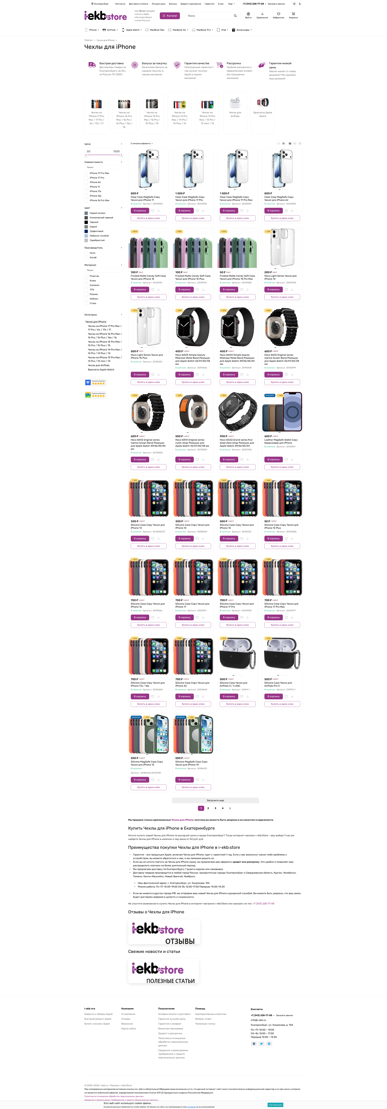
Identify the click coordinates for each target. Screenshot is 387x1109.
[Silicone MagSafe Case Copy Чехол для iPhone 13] (148, 733)
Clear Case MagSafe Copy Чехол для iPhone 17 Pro (190, 198)
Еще (230, 4)
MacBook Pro (204, 30)
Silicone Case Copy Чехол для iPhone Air (192, 684)
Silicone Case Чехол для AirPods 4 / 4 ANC (233, 684)
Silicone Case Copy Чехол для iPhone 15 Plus (281, 526)
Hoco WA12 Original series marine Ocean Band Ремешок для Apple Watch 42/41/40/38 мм (281, 359)
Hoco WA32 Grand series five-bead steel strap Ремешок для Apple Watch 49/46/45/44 (237, 442)
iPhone (93, 30)
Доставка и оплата (138, 4)
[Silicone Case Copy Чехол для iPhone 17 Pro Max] (282, 575)
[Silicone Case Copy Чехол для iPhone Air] (193, 654)
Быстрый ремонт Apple (97, 1018)
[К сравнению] (158, 211)
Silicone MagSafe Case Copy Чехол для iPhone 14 (191, 763)
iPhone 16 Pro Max (99, 200)
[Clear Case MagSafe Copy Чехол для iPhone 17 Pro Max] (237, 168)
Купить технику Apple (97, 1023)
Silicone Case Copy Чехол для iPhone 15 (237, 526)
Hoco (92, 253)
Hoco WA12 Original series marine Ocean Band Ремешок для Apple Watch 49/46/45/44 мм (148, 444)
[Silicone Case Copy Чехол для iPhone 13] (148, 496)
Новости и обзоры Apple (98, 1014)
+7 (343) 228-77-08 (253, 3)
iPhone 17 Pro (97, 177)
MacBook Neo (157, 30)
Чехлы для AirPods (98, 365)
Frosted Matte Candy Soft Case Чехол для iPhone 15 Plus (193, 277)
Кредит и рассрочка (190, 4)
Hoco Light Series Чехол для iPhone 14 (280, 277)
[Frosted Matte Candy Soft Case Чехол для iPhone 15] (148, 247)
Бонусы (173, 4)
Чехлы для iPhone (182, 819)
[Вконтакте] (254, 1043)
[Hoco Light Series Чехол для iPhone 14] (282, 247)
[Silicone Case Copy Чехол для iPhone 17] (193, 575)
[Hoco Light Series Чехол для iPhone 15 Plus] (148, 326)
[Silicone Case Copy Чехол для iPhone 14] (193, 496)
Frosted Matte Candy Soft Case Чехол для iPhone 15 (148, 277)
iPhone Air (95, 182)
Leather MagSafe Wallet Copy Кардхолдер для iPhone (281, 441)
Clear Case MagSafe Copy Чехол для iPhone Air (279, 198)
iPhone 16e (95, 195)
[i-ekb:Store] (107, 15)
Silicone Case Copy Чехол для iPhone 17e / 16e (148, 684)
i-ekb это (89, 1008)
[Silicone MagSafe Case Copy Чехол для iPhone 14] (193, 733)
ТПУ (92, 289)
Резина (94, 294)
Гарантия (209, 4)
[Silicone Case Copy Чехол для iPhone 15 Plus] (282, 496)
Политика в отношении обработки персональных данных (173, 1042)
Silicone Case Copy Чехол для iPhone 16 (148, 605)
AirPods (111, 30)
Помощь (200, 1008)
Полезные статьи (205, 1023)
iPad (223, 30)
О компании (128, 1014)
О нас (221, 4)
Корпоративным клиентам (210, 1014)
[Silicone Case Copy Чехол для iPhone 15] (237, 496)
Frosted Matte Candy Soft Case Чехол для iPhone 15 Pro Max (237, 277)
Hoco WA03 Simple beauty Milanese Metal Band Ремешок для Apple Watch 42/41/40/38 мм (192, 359)
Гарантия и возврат (169, 1023)
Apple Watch (132, 30)
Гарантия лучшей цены (171, 1018)
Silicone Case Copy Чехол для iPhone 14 (192, 526)
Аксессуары (243, 30)
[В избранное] (152, 211)
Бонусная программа (170, 1028)
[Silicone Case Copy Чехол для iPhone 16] (148, 575)
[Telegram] (269, 1043)
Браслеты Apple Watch (101, 369)
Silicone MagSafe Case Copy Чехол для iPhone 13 (147, 763)
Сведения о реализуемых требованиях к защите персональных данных (173, 1054)
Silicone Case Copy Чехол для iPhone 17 (192, 605)
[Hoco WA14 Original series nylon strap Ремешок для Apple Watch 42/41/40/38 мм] (193, 411)
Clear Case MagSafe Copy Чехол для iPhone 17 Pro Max (236, 198)
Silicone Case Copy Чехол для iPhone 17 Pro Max (281, 605)
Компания (127, 1008)
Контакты (120, 4)
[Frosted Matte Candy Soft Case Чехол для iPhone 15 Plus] (193, 247)
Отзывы (125, 1018)
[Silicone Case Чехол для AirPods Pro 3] (282, 654)
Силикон (94, 285)
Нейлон (94, 298)
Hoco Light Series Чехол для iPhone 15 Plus (147, 356)
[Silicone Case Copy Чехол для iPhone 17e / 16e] (148, 654)
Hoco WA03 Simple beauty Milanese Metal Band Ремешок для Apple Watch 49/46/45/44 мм (237, 359)
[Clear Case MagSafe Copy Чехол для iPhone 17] (148, 168)
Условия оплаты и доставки (174, 1014)
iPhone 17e (95, 191)
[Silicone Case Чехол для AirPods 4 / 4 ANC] (237, 654)
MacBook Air (179, 30)
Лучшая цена (158, 4)
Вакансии (127, 1023)
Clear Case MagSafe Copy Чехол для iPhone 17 (145, 198)
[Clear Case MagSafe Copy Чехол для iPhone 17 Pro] (193, 168)
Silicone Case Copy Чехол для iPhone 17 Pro (237, 605)
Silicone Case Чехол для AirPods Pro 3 (278, 684)
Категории (91, 314)
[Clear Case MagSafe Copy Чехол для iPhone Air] (282, 168)
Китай (93, 257)
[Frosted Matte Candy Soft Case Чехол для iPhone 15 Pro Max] (237, 247)
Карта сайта (128, 1028)
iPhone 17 (95, 186)
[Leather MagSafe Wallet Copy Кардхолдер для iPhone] (282, 411)
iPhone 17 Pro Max (99, 173)
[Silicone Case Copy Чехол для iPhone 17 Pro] (237, 575)
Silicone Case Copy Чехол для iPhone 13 (148, 526)
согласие (191, 1107)
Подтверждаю (275, 1105)
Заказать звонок (276, 4)
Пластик (94, 276)
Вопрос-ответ (203, 1018)
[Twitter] (261, 1043)
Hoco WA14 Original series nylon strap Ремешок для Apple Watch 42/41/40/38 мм (192, 442)
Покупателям (166, 1008)
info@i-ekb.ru (258, 1020)
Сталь (93, 303)
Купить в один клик (148, 218)
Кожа (93, 280)
